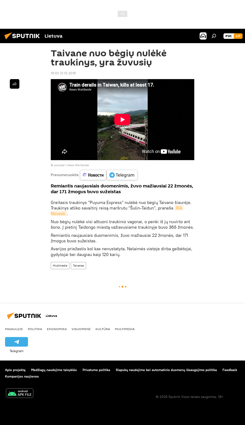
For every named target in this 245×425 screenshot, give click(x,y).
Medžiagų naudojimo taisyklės (54, 370)
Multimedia (60, 265)
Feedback (230, 370)
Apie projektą (15, 370)
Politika (35, 329)
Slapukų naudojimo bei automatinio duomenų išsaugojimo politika (166, 370)
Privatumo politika (96, 370)
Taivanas (78, 265)
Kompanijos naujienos (22, 376)
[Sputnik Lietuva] (23, 40)
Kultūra (102, 329)
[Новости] (93, 175)
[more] (14, 84)
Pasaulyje (14, 329)
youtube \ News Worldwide (71, 165)
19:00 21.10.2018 (63, 73)
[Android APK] (19, 393)
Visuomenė (81, 329)
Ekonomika (57, 329)
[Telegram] (122, 175)
